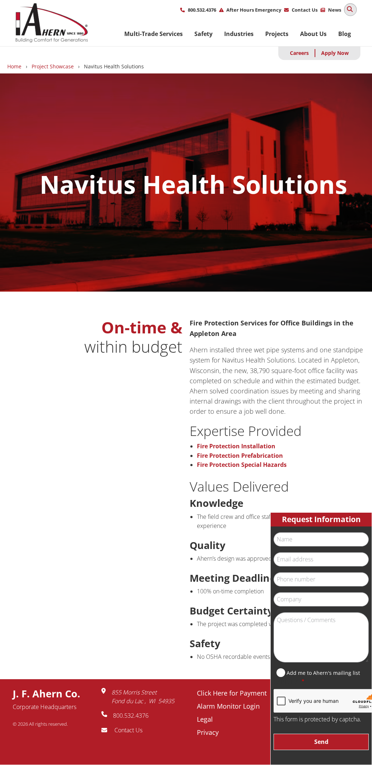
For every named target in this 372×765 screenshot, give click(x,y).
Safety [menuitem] (203, 34)
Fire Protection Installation (236, 446)
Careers (299, 52)
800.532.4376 (202, 10)
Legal (205, 719)
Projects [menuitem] (276, 34)
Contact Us (305, 10)
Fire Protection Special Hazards (242, 465)
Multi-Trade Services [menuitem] (153, 34)
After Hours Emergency (253, 10)
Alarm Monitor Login (228, 706)
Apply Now (335, 52)
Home (14, 66)
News (334, 10)
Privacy (208, 732)
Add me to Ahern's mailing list (323, 672)
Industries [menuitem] (239, 34)
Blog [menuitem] (344, 34)
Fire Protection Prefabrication (240, 456)
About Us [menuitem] (313, 34)
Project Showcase (53, 66)
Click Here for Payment (232, 693)
